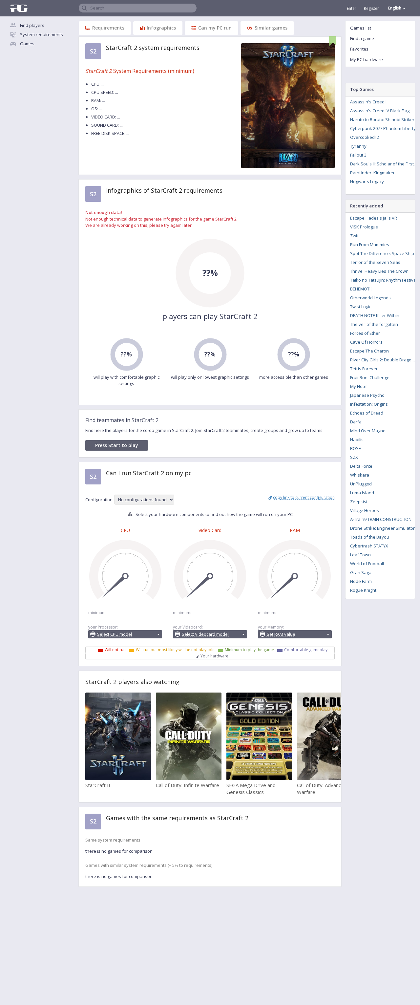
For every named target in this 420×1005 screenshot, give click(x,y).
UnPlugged (361, 484)
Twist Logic (360, 307)
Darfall (357, 422)
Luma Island (362, 493)
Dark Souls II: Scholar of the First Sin (384, 164)
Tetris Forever (364, 369)
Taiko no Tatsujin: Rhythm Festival (383, 280)
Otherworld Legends (370, 298)
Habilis (357, 439)
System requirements (41, 34)
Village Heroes (364, 510)
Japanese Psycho (367, 395)
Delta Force (361, 466)
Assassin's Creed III (369, 102)
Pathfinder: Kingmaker (372, 173)
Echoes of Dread (366, 413)
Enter (351, 8)
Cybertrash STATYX (369, 546)
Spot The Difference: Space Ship (382, 253)
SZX (354, 457)
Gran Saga (360, 572)
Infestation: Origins (369, 404)
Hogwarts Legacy (367, 181)
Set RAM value (281, 634)
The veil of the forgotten (374, 324)
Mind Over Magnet (368, 431)
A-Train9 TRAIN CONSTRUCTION (380, 519)
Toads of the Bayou (369, 537)
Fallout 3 (358, 155)
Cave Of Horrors (366, 342)
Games (27, 44)
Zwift (355, 236)
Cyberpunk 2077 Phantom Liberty (383, 128)
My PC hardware (366, 59)
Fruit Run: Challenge (369, 377)
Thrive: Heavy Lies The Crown (379, 271)
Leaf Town (360, 555)
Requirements (108, 28)
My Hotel (359, 386)
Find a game (362, 38)
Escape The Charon (369, 351)
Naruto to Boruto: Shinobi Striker (382, 119)
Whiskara (359, 475)
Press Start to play (116, 445)
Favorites (359, 49)
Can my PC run (215, 28)
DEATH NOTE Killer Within (374, 315)
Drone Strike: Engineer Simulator (382, 528)
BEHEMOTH (361, 289)
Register (371, 8)
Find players (32, 25)
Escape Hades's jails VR (373, 218)
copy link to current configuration (304, 497)
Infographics (161, 28)
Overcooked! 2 (364, 137)
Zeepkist (359, 501)
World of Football (367, 564)
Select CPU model (114, 634)
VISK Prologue (364, 227)
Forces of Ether (365, 333)
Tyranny (358, 146)
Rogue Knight (363, 590)
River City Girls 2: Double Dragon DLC (384, 360)
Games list (360, 28)
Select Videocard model (205, 634)
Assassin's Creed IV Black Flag (380, 111)
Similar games (271, 28)
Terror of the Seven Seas (375, 262)
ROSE (355, 448)
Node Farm (361, 581)
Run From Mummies (369, 244)
